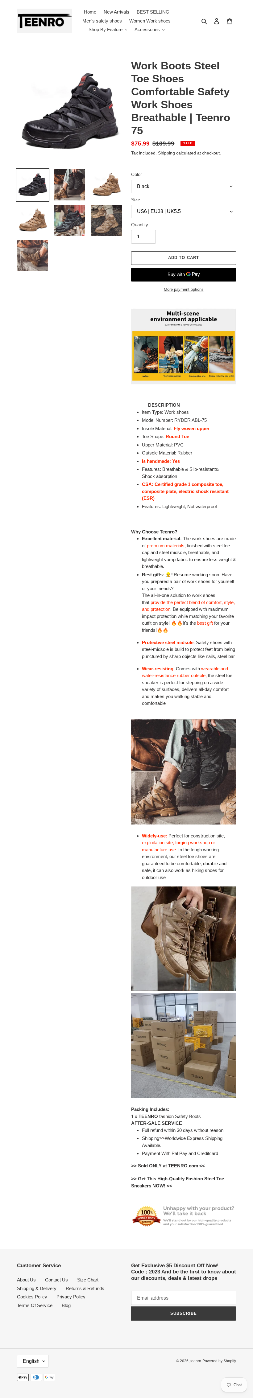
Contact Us (56, 1279)
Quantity (139, 224)
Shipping (166, 152)
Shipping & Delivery (36, 1288)
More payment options (184, 289)
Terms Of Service (34, 1305)
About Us (26, 1279)
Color (136, 174)
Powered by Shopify (219, 1361)
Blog (66, 1305)
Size (135, 199)
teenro (195, 1361)
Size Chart (87, 1279)
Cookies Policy (32, 1296)
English (31, 1361)
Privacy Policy (70, 1296)
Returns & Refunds (85, 1288)
